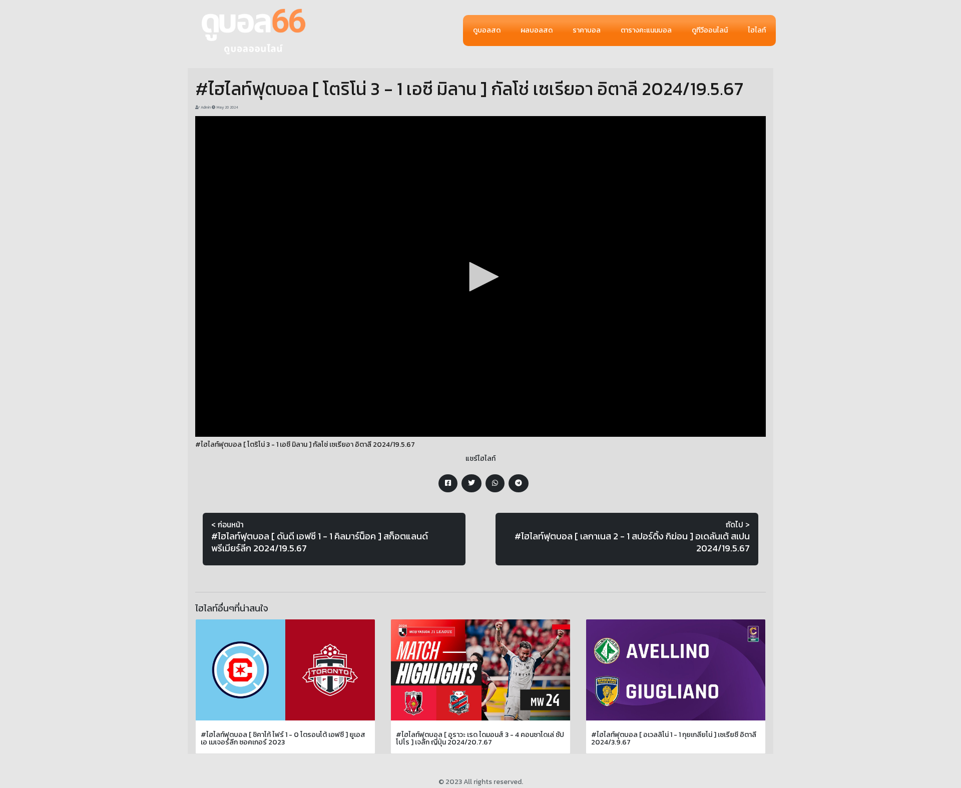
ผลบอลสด (537, 30)
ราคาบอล (587, 30)
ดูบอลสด (487, 30)
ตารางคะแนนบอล (646, 30)
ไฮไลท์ (757, 30)
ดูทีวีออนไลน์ (710, 30)
